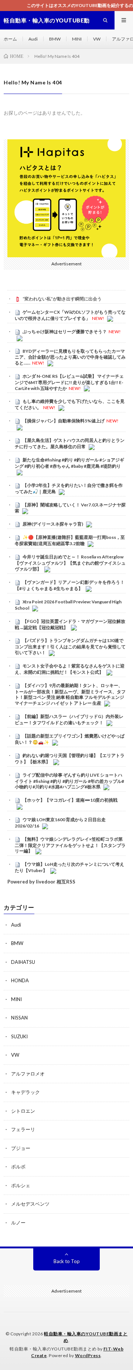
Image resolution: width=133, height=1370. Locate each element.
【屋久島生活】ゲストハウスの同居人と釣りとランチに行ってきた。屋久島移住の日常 (70, 443)
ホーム (10, 39)
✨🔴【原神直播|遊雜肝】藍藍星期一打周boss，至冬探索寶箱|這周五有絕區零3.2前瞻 (70, 540)
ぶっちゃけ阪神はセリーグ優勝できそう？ (65, 331)
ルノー (18, 1223)
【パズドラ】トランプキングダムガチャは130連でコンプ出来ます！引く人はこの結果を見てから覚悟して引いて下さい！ (70, 646)
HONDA (20, 980)
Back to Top (67, 1261)
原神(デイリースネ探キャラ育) (53, 524)
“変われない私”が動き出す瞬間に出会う (62, 298)
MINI (77, 39)
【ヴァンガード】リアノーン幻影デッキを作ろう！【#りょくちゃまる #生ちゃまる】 (70, 585)
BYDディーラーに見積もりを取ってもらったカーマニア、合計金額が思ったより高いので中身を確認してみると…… (70, 357)
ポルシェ (20, 1185)
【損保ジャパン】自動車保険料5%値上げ (64, 420)
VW (96, 39)
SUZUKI (19, 1036)
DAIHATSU (23, 962)
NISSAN (19, 1018)
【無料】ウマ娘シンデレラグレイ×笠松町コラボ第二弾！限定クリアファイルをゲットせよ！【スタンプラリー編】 (70, 845)
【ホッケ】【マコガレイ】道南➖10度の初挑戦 (70, 800)
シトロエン (23, 1111)
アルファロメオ (28, 1074)
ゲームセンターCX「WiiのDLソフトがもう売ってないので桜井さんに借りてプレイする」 (70, 315)
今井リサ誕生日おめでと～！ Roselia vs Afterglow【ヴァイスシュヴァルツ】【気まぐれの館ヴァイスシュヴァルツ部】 (70, 563)
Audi (33, 39)
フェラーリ (23, 1129)
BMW (55, 39)
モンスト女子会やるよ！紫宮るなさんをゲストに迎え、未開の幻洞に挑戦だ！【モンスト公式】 (70, 669)
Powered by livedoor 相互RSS (41, 882)
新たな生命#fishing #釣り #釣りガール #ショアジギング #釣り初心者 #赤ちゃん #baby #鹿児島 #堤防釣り (69, 463)
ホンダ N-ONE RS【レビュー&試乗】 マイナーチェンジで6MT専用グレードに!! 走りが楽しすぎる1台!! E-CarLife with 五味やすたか (69, 382)
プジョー (20, 1148)
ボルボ (18, 1166)
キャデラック (25, 1092)
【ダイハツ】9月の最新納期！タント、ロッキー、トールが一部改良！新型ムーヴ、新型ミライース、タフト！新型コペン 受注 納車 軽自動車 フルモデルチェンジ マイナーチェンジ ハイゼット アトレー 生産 (70, 694)
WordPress (88, 1355)
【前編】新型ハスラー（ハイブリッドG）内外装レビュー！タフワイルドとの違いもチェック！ (69, 719)
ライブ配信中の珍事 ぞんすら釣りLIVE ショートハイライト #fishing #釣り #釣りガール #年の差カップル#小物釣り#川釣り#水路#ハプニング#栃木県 (69, 781)
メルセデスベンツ (30, 1204)
